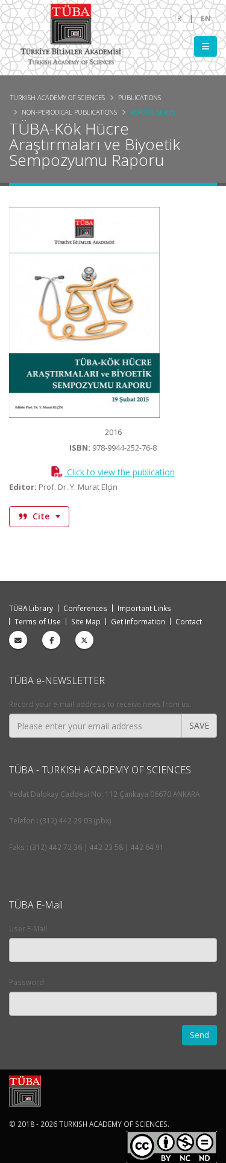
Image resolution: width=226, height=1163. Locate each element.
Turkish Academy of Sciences (57, 97)
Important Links (144, 608)
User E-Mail (28, 928)
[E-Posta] (18, 640)
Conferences (85, 608)
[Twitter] (84, 640)
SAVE (199, 725)
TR (177, 18)
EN (206, 18)
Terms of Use (37, 621)
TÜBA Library (31, 608)
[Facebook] (51, 640)
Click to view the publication (119, 472)
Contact (188, 621)
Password (26, 982)
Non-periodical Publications (69, 111)
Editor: (23, 486)
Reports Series (152, 111)
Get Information (138, 621)
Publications (139, 97)
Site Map (86, 621)
